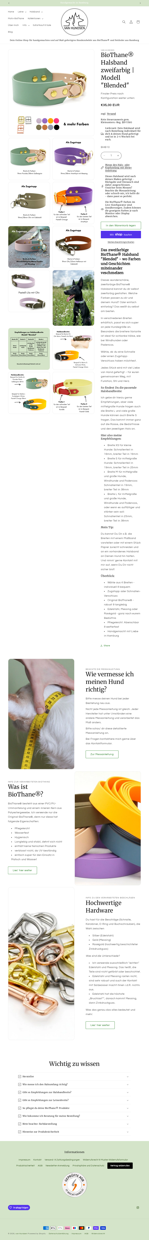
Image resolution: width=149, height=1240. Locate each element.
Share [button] (107, 645)
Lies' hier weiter (22, 870)
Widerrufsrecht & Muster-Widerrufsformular (105, 1160)
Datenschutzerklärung (59, 1234)
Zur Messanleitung (102, 754)
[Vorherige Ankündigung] (9, 3)
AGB (40, 1165)
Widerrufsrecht (98, 1234)
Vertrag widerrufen (120, 1165)
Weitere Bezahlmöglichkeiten (121, 242)
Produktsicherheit (25, 1165)
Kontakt (37, 1160)
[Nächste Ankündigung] (140, 3)
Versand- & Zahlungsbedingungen (62, 1160)
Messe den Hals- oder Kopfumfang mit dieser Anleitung (118, 167)
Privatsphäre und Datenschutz (88, 1165)
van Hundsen (21, 1234)
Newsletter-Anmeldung (58, 1165)
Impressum (24, 1160)
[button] (22, 11)
